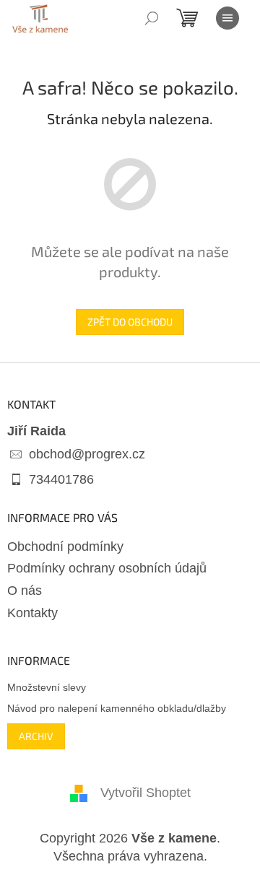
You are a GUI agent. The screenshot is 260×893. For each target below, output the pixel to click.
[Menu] (227, 18)
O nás (24, 590)
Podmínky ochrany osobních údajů (107, 568)
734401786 (61, 479)
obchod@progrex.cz (87, 454)
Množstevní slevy (46, 687)
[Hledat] (151, 18)
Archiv (36, 736)
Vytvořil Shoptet (145, 792)
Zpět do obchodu (130, 321)
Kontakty (32, 613)
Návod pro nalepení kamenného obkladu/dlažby (116, 708)
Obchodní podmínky (65, 546)
